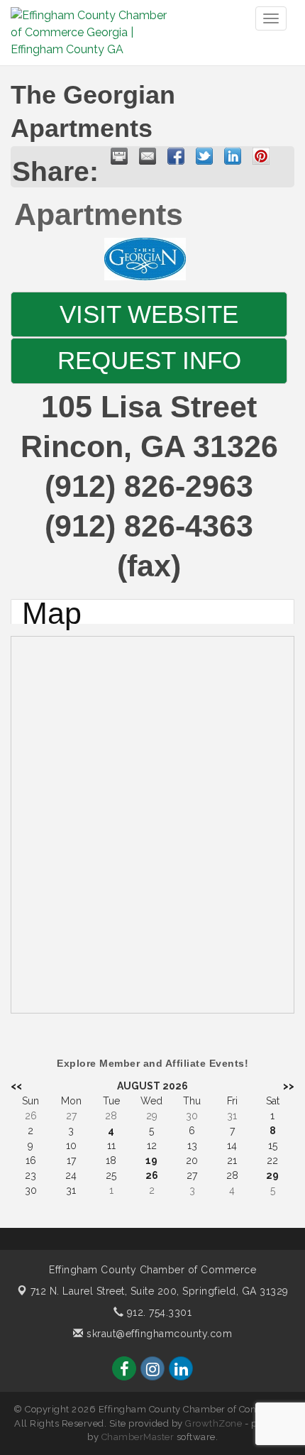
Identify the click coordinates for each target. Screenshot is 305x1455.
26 (151, 1175)
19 (151, 1160)
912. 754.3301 (157, 1312)
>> (288, 1086)
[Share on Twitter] (204, 156)
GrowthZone (213, 1423)
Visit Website (149, 314)
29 (272, 1175)
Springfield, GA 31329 (159, 1291)
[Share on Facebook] (175, 156)
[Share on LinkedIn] (232, 156)
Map (52, 611)
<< (16, 1086)
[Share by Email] (147, 156)
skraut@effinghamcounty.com (158, 1333)
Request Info (149, 360)
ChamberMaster (137, 1437)
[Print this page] (119, 156)
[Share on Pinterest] (261, 156)
